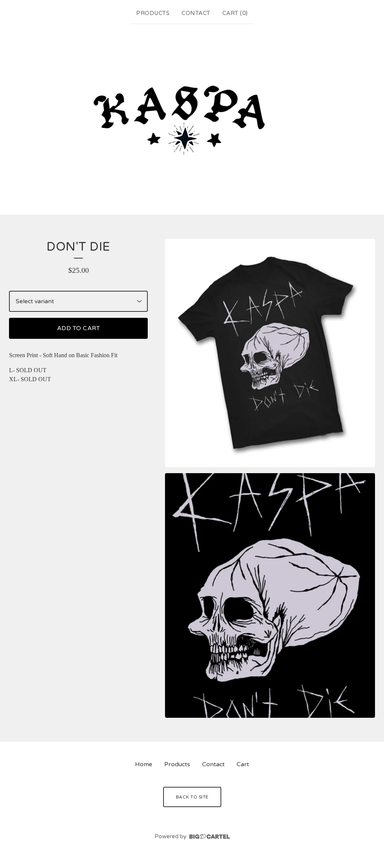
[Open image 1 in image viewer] (270, 353)
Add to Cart (78, 328)
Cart (243, 764)
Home (143, 764)
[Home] (192, 117)
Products (153, 13)
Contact (196, 13)
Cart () (235, 13)
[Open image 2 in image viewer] (270, 595)
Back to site (192, 797)
